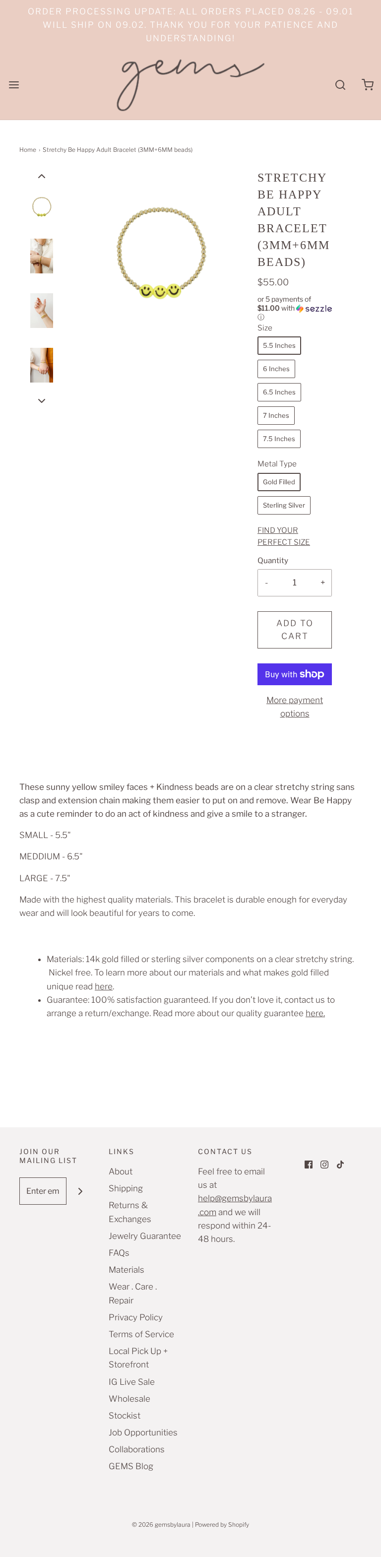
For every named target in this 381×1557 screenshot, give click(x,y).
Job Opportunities (143, 1432)
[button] (42, 176)
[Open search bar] (340, 85)
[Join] (80, 1191)
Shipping (126, 1188)
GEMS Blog (131, 1466)
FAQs (119, 1253)
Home (27, 149)
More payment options (294, 706)
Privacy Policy (136, 1317)
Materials (126, 1270)
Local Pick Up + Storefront (138, 1357)
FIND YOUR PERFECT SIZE (283, 536)
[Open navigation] (13, 85)
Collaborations (137, 1449)
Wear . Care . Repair (133, 1293)
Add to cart (295, 629)
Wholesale (129, 1399)
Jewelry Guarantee (145, 1236)
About (120, 1171)
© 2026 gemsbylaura (161, 1524)
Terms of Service (141, 1334)
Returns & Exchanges (130, 1212)
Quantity (272, 560)
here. (315, 1013)
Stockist (124, 1416)
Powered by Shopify (222, 1524)
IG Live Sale (132, 1382)
